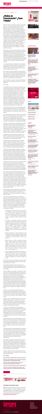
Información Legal (34, 407)
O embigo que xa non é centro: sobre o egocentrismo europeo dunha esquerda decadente (33, 132)
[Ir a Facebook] (20, 1)
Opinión (12, 12)
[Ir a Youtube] (23, 1)
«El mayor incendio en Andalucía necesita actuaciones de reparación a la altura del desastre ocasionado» (13, 363)
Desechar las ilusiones (32, 136)
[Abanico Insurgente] (33, 37)
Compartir (7, 372)
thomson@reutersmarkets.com (10, 394)
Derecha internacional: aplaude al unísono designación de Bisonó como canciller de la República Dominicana (33, 172)
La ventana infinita (31, 110)
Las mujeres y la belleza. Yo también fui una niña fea (33, 151)
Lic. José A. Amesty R (6, 12)
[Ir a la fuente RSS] (25, 1)
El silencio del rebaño (32, 112)
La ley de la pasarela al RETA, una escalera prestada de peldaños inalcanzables (33, 146)
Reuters (5, 387)
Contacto (32, 402)
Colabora (32, 403)
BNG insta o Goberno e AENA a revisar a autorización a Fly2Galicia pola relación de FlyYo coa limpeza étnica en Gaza (14, 360)
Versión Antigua (33, 408)
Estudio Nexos (16, 411)
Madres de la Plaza (31, 118)
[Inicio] (7, 3)
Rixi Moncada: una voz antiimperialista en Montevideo (32, 126)
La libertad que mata (32, 114)
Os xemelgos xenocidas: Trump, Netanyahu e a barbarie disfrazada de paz (33, 140)
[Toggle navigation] (4, 8)
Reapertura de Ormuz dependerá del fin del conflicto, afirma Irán (14, 357)
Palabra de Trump (31, 116)
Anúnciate (32, 404)
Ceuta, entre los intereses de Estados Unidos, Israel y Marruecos (14, 365)
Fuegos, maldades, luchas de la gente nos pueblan (33, 166)
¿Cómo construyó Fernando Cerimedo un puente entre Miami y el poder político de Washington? (33, 156)
